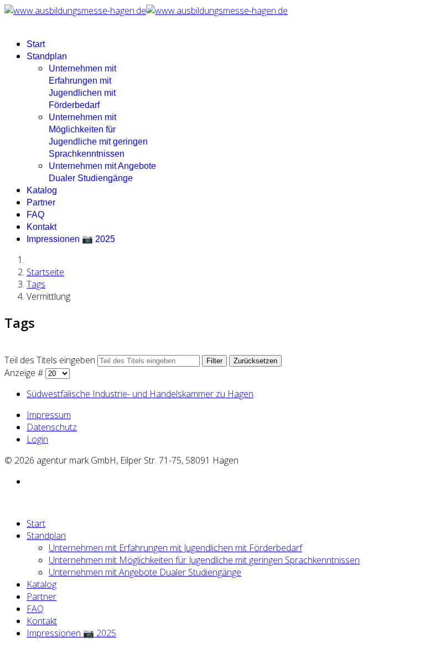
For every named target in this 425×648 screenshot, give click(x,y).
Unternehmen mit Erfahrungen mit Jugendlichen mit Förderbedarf (175, 548)
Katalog (42, 190)
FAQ (35, 214)
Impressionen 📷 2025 (71, 239)
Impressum (49, 415)
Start (36, 44)
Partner (41, 202)
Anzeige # (24, 373)
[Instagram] (30, 481)
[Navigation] (7, 23)
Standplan (47, 56)
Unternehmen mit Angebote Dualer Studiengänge (145, 572)
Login (37, 439)
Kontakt (41, 227)
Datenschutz (52, 427)
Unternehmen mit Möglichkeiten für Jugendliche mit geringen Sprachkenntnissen (204, 560)
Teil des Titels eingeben (50, 360)
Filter (214, 361)
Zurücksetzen (255, 361)
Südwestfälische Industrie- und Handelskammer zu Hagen (140, 394)
